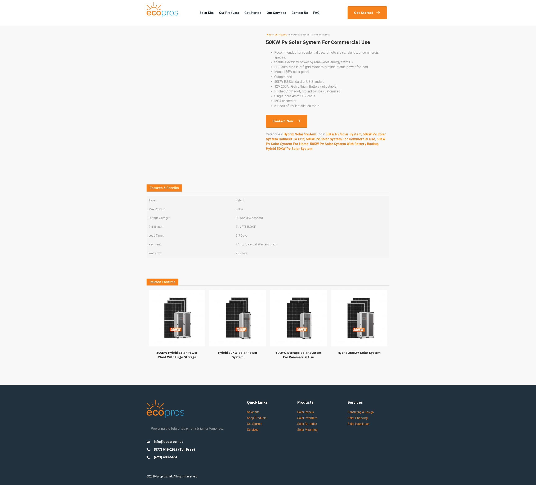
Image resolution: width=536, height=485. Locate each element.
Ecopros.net (164, 476)
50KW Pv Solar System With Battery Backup (344, 144)
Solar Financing (358, 418)
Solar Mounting (307, 429)
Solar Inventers (307, 418)
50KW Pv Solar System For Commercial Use (340, 139)
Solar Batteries (307, 423)
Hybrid (288, 134)
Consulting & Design (361, 412)
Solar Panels (305, 412)
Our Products (280, 35)
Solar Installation (359, 423)
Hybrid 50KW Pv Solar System (289, 149)
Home (270, 35)
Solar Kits (253, 412)
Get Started (254, 423)
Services (252, 429)
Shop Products (257, 418)
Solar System (305, 134)
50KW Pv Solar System (343, 134)
